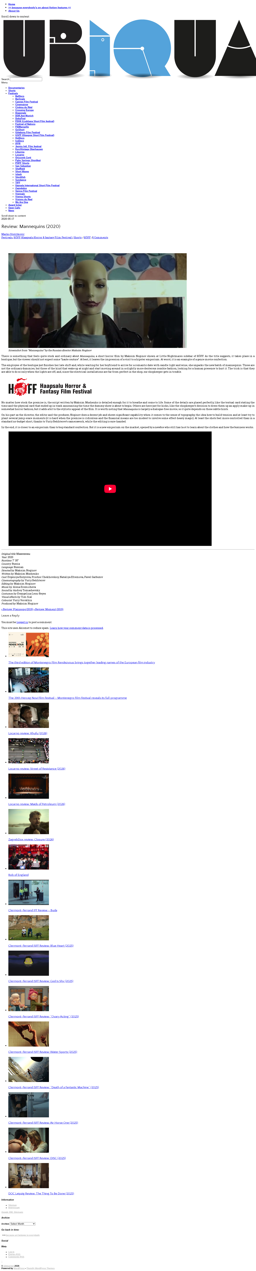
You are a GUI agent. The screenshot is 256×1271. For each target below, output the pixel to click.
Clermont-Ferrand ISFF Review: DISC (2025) (37, 1158)
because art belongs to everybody (23, 1235)
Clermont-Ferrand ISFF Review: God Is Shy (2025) (40, 981)
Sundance (20, 180)
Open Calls (14, 207)
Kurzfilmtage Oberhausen (29, 149)
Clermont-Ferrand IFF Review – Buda (32, 910)
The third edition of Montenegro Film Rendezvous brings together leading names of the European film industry (81, 662)
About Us (14, 10)
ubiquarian (8, 1266)
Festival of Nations (25, 124)
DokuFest (20, 118)
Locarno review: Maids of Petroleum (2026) (36, 804)
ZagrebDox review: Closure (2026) (31, 839)
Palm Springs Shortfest (28, 160)
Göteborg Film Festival (27, 132)
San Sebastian (23, 166)
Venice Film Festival (26, 191)
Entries (14, 1254)
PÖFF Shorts (22, 163)
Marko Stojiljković (12, 234)
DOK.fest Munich (24, 115)
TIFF (17, 182)
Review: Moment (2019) (48, 609)
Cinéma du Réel (23, 107)
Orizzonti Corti (23, 157)
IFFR (17, 143)
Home (11, 4)
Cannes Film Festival (26, 101)
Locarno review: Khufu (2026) (27, 733)
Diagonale (20, 113)
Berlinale (20, 99)
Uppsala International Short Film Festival (37, 185)
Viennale (20, 194)
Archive (5, 1224)
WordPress (19, 1268)
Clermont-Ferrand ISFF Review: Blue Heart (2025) (40, 945)
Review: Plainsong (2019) (17, 609)
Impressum (14, 1207)
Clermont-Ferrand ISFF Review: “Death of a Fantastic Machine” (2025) (53, 1087)
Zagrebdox (21, 188)
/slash (18, 174)
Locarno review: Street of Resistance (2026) (36, 768)
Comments (16, 1257)
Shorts (11, 90)
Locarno (19, 154)
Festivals (13, 93)
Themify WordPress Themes (40, 1268)
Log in (11, 1252)
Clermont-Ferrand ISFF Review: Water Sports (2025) (42, 1052)
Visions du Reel (23, 199)
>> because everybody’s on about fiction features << (39, 7)
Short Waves (22, 171)
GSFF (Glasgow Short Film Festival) (34, 135)
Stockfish (20, 177)
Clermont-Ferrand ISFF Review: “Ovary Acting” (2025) (43, 1016)
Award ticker (15, 205)
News (11, 210)
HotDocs (19, 138)
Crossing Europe (24, 110)
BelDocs (19, 96)
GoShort (19, 129)
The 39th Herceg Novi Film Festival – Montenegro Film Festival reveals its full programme (67, 698)
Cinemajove (21, 104)
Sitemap (12, 1205)
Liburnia (19, 152)
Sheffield (20, 168)
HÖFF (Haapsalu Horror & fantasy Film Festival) (43, 237)
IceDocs (19, 141)
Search (5, 79)
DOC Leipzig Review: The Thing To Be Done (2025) (41, 1193)
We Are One (21, 202)
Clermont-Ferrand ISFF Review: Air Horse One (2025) (43, 1123)
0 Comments (100, 237)
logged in (22, 622)
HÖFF (87, 237)
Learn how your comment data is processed (76, 628)
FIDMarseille (22, 127)
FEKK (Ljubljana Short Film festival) (34, 121)
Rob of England (18, 875)
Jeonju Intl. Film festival (28, 146)
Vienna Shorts (23, 196)
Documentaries (16, 88)
